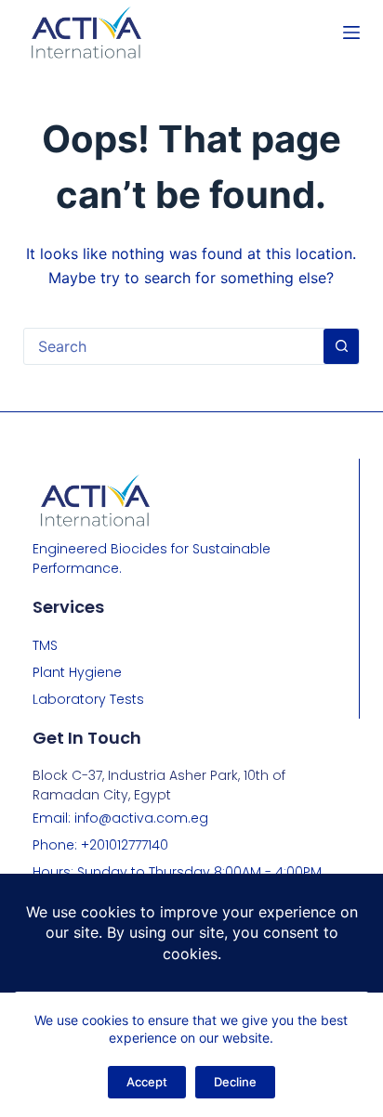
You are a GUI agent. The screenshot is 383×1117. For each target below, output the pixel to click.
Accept (146, 1081)
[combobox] (174, 346)
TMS (45, 645)
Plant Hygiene (77, 672)
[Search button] (341, 346)
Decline (235, 1081)
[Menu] (351, 32)
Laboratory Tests (88, 699)
